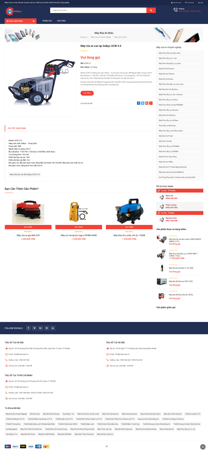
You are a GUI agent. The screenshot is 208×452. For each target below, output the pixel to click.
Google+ (146, 104)
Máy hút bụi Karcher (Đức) (150, 414)
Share (138, 104)
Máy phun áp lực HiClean (168, 120)
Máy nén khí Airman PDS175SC (181, 281)
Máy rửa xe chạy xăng (168, 157)
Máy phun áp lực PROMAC (169, 146)
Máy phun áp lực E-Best (168, 100)
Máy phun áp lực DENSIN (168, 151)
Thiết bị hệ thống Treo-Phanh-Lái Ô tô (119, 419)
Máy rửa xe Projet (166, 136)
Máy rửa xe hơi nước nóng (146, 429)
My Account (177, 2)
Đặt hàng (87, 93)
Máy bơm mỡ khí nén (46, 434)
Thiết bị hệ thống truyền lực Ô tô (89, 419)
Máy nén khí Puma (28, 434)
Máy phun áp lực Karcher (168, 110)
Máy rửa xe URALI (166, 162)
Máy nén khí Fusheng (51, 414)
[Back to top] (203, 447)
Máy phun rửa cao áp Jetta (169, 53)
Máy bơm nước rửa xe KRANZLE (171, 172)
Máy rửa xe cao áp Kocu (168, 89)
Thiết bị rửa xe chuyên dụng (56, 429)
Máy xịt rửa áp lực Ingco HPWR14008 (79, 235)
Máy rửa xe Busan (166, 79)
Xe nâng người (11, 429)
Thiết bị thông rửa (13, 424)
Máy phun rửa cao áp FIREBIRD (171, 105)
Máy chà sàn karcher (110, 414)
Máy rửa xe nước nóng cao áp (82, 429)
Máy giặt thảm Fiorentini (84, 434)
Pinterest (151, 104)
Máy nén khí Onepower (123, 429)
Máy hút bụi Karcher (129, 414)
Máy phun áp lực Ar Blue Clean (171, 131)
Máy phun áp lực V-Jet (168, 58)
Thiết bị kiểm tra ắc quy (130, 424)
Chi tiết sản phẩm (17, 128)
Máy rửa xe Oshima (166, 74)
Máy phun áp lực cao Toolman (171, 94)
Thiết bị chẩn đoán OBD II (67, 424)
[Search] (151, 10)
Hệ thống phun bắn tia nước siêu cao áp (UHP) (177, 177)
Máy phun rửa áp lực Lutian (170, 63)
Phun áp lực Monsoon (167, 126)
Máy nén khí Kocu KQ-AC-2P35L (181, 295)
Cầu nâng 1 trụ (68, 414)
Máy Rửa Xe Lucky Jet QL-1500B (129, 235)
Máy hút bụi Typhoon (105, 434)
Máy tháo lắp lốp (104, 429)
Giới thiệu (61, 21)
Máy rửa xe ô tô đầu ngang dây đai (173, 167)
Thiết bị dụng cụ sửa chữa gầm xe (186, 424)
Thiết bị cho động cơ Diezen (173, 419)
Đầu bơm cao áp (165, 141)
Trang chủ (47, 21)
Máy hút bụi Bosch (167, 429)
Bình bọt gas (35, 414)
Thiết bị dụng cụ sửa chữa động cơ (156, 424)
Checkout (190, 2)
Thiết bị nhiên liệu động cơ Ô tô (40, 419)
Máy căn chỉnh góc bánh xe (31, 429)
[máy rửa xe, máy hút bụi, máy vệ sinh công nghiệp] (14, 11)
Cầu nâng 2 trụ (11, 434)
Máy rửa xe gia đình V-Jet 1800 (181, 268)
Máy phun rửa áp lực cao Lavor (171, 84)
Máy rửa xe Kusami (166, 69)
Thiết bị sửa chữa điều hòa (107, 424)
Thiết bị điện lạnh (87, 424)
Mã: (82, 63)
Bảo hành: (85, 67)
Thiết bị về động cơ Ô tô (15, 419)
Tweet (142, 104)
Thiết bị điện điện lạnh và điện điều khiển (39, 424)
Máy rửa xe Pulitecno (167, 115)
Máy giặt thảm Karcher (173, 414)
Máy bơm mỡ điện (64, 434)
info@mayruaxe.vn (18, 354)
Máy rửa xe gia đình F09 (28, 235)
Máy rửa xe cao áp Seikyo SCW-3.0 (25, 174)
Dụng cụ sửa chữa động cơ (148, 419)
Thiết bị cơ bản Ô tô (192, 414)
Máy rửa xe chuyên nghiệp (16, 414)
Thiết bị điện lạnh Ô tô (64, 419)
